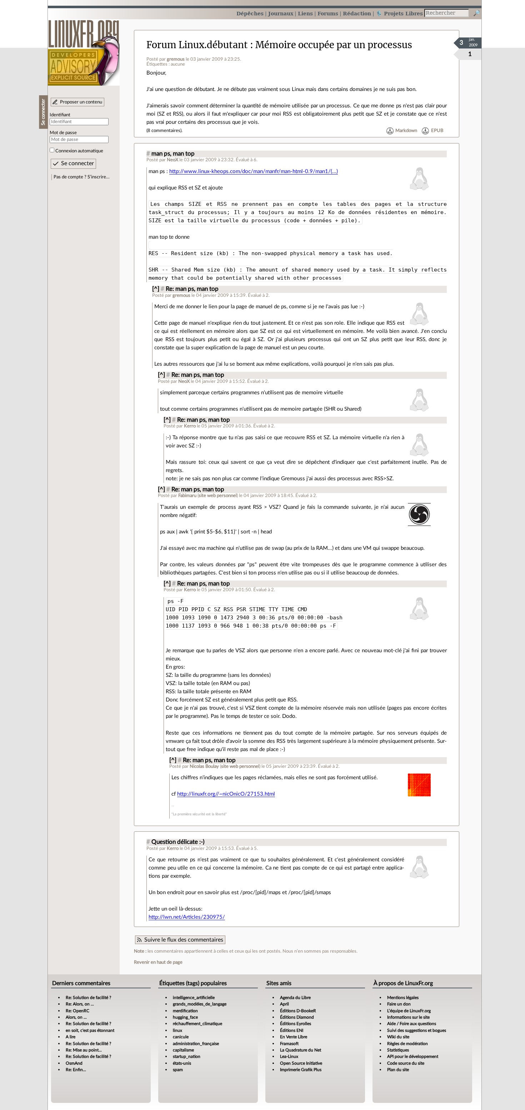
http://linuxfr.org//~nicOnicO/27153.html (226, 794)
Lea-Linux (289, 1056)
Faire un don (399, 1004)
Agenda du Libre (295, 997)
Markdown (406, 130)
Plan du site (398, 1070)
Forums (328, 13)
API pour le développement (412, 1056)
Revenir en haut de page (158, 962)
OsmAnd (74, 1063)
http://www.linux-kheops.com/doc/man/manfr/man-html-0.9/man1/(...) (253, 171)
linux (177, 1030)
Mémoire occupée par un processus (333, 45)
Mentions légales (403, 997)
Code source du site (405, 1063)
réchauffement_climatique (197, 1024)
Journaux (280, 13)
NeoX (172, 160)
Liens (305, 13)
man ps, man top (173, 154)
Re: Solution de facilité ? (88, 997)
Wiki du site (398, 1037)
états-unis (182, 1063)
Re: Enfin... (76, 1070)
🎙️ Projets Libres (399, 13)
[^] (155, 289)
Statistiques (398, 1050)
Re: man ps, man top (192, 289)
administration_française (196, 1043)
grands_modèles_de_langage (199, 1004)
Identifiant (60, 115)
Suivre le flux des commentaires (183, 940)
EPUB (437, 130)
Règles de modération (407, 1043)
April (284, 1004)
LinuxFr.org (84, 49)
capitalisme (183, 1050)
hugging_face (185, 1017)
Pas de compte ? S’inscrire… (82, 177)
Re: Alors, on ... (80, 1004)
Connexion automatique (79, 151)
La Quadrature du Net (300, 1050)
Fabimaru (187, 495)
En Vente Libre (293, 1037)
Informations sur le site (408, 1017)
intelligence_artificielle (194, 997)
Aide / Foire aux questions (411, 1024)
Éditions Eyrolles (295, 1024)
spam (178, 1070)
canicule (181, 1037)
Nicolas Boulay (204, 766)
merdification (185, 1011)
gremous (176, 59)
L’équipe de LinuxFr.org (409, 1011)
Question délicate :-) (178, 842)
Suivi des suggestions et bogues (416, 1030)
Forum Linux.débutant (197, 45)
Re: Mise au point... (84, 1050)
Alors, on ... (76, 1017)
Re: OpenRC (77, 1011)
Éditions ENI (291, 1030)
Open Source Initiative (301, 1063)
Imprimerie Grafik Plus (300, 1070)
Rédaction (357, 13)
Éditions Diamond (297, 1017)
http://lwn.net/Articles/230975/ (187, 917)
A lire (70, 1037)
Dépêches (250, 13)
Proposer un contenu (81, 102)
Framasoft (289, 1043)
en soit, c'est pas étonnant (90, 1030)
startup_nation (186, 1056)
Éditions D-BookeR (298, 1011)
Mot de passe (63, 133)
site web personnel (218, 495)
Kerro (190, 426)
